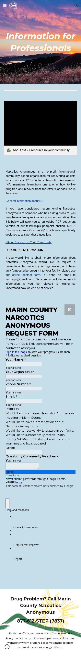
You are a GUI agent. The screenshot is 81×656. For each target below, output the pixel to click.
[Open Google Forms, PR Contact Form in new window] (69, 309)
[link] (40, 128)
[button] (4, 5)
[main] (40, 42)
